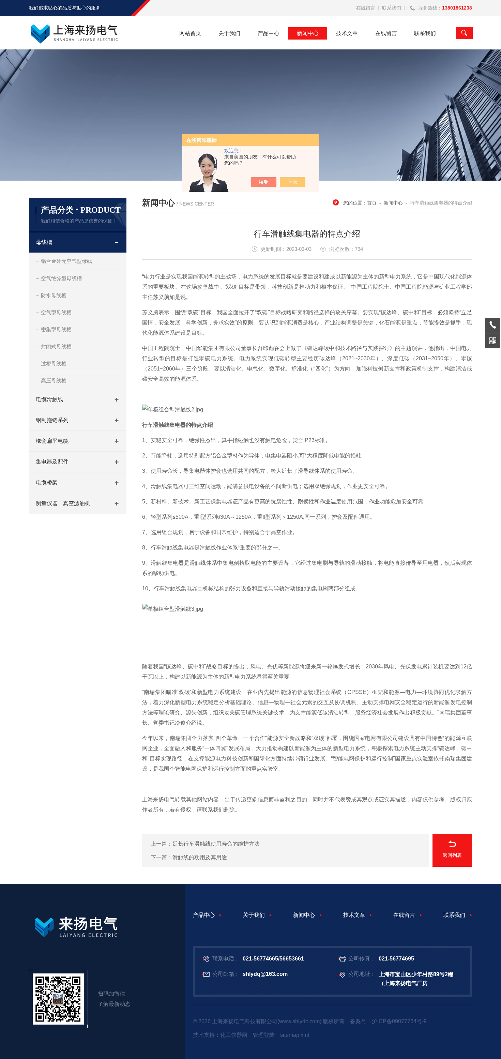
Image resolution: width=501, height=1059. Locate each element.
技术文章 (347, 33)
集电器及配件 (52, 462)
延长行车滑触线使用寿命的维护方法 (216, 844)
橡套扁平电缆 (52, 441)
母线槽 (44, 242)
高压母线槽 (53, 380)
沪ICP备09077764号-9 (399, 1021)
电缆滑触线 (49, 399)
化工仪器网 (233, 1035)
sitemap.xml (294, 1035)
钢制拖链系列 (52, 420)
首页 (372, 203)
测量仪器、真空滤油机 (63, 503)
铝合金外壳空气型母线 (66, 261)
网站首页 (190, 33)
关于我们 (229, 33)
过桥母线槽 (53, 363)
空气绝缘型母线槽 (61, 278)
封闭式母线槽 (56, 346)
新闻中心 (308, 33)
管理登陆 (264, 1035)
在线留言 (365, 8)
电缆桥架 (47, 482)
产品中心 (268, 33)
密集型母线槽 (56, 329)
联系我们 (391, 8)
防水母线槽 (53, 295)
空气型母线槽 (56, 312)
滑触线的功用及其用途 (199, 857)
